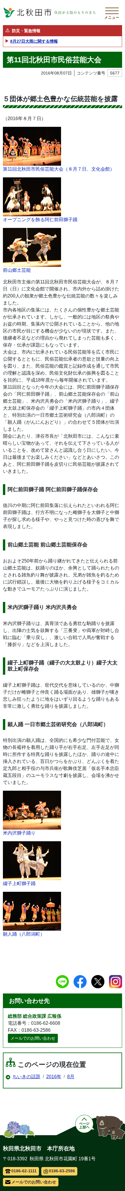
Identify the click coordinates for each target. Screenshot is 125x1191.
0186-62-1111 (24, 1171)
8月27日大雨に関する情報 (34, 41)
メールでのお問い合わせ (32, 1038)
